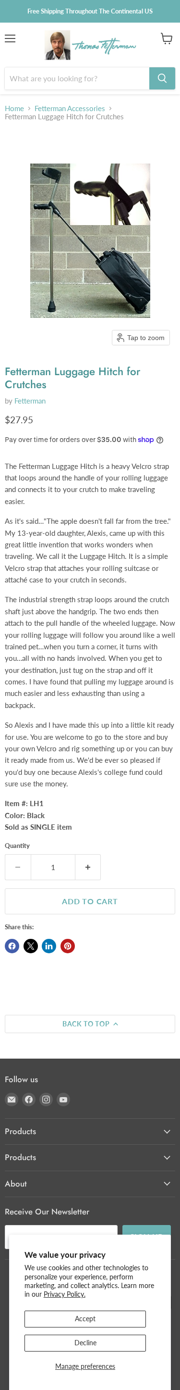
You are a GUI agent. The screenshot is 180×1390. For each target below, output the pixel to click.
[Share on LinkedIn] (49, 946)
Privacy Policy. (64, 1294)
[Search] (162, 78)
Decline (85, 1343)
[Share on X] (31, 946)
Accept (85, 1318)
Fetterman (30, 400)
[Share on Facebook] (12, 946)
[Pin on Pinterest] (67, 946)
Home (14, 108)
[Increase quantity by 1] (88, 867)
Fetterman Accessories (70, 108)
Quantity (17, 845)
